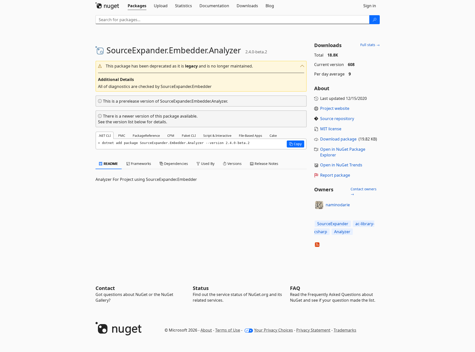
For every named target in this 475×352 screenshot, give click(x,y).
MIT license (330, 129)
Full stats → (370, 44)
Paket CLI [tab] (189, 135)
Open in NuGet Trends (341, 165)
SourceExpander (332, 223)
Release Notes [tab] (266, 163)
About (206, 330)
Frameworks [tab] (140, 163)
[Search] (374, 19)
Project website (334, 108)
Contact (105, 288)
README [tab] (110, 163)
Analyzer (342, 231)
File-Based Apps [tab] (250, 135)
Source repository (337, 118)
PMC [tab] (121, 135)
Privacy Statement (313, 330)
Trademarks (345, 330)
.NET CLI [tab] (104, 135)
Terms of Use (227, 330)
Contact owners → (364, 191)
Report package (335, 175)
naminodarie (338, 205)
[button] (201, 66)
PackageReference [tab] (146, 135)
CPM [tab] (170, 135)
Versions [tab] (234, 163)
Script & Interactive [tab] (217, 135)
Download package (338, 139)
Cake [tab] (273, 135)
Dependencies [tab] (175, 163)
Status (201, 288)
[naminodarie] (319, 205)
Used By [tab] (207, 163)
